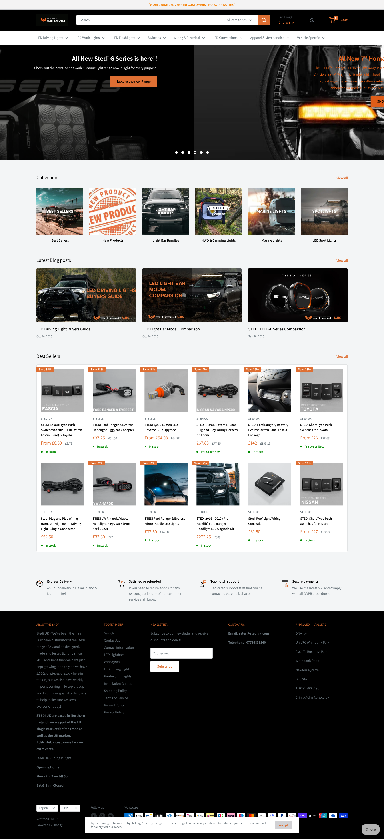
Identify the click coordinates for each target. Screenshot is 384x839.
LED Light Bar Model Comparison (171, 329)
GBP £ (66, 808)
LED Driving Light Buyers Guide (63, 329)
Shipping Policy (115, 690)
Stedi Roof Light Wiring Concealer (264, 521)
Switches (154, 37)
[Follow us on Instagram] (102, 816)
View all (342, 178)
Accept (283, 825)
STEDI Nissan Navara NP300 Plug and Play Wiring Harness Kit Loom (217, 430)
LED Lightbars (114, 654)
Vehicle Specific (308, 37)
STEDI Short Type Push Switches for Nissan (316, 521)
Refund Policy (114, 705)
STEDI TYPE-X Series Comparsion (277, 329)
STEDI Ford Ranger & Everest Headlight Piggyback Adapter (113, 427)
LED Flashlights (123, 37)
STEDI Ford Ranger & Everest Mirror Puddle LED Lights (165, 521)
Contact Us (112, 640)
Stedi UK (46, 418)
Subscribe (164, 666)
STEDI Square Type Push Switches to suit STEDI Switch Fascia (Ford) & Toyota (61, 430)
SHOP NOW (192, 101)
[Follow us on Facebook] (94, 816)
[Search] (264, 20)
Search (109, 633)
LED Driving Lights (49, 37)
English (43, 808)
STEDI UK (305, 418)
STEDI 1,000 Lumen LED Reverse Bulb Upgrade (161, 427)
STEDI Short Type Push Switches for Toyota (316, 427)
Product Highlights (118, 676)
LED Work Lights (88, 37)
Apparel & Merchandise (267, 37)
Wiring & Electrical (187, 37)
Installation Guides (118, 683)
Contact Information (119, 647)
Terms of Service (116, 698)
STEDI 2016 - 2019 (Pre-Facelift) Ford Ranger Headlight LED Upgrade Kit (215, 523)
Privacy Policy (114, 712)
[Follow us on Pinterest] (111, 816)
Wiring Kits (112, 662)
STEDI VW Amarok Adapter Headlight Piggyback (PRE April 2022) (111, 523)
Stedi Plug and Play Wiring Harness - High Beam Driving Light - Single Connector (61, 523)
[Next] (347, 211)
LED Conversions (225, 37)
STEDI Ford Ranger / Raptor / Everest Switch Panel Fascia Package (268, 430)
